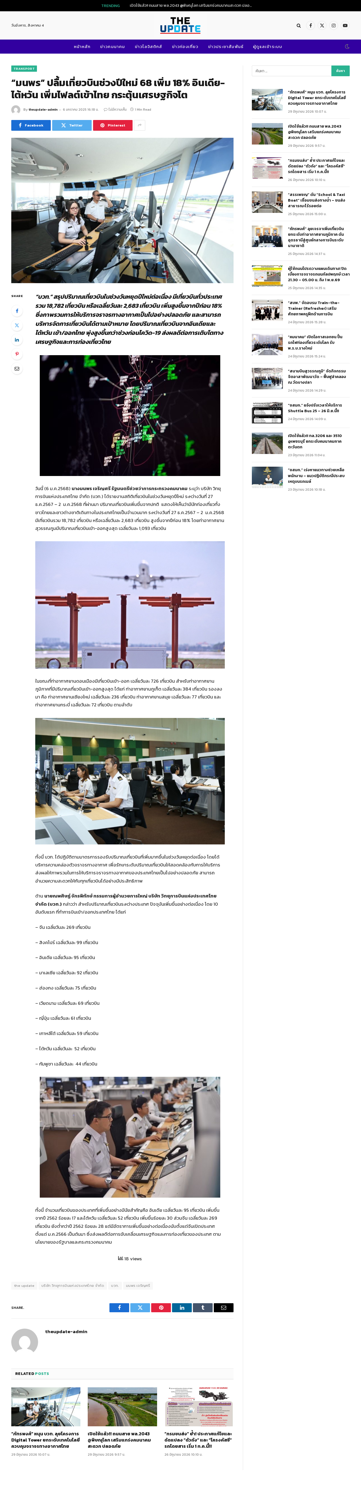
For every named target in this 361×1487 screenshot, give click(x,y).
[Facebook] (17, 310)
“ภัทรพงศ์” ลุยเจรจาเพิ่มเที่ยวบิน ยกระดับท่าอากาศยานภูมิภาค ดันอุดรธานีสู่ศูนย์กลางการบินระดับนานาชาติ (316, 237)
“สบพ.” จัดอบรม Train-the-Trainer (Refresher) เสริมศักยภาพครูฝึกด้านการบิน (314, 308)
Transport (24, 68)
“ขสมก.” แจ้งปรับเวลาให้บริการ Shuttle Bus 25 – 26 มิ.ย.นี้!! (315, 408)
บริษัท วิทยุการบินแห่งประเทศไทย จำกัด (72, 1285)
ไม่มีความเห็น (118, 109)
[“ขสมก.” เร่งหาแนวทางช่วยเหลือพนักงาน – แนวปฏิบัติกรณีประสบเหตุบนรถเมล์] (267, 477)
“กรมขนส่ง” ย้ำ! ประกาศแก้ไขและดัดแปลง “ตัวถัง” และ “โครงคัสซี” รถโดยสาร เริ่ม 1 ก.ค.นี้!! (198, 1440)
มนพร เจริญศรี (138, 1285)
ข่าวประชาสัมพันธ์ (226, 46)
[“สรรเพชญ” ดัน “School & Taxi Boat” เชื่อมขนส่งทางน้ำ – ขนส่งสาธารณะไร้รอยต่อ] (267, 202)
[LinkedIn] (17, 339)
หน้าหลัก (82, 46)
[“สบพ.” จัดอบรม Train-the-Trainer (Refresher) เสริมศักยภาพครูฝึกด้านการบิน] (267, 310)
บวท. (115, 1285)
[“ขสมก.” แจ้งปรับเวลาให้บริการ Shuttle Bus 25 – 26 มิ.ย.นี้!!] (267, 412)
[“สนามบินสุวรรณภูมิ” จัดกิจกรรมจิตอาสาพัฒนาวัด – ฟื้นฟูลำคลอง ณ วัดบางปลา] (267, 378)
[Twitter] (17, 325)
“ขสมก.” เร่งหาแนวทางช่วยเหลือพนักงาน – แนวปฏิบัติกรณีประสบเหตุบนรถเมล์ (316, 475)
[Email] (17, 368)
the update (24, 1285)
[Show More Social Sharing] (139, 125)
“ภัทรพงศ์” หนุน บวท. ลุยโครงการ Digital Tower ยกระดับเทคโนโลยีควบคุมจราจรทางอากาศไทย (45, 1440)
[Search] (299, 25)
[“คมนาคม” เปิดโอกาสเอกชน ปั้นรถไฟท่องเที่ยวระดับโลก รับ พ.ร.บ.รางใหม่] (267, 344)
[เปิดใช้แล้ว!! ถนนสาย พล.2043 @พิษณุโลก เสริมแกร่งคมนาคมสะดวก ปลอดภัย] (122, 1406)
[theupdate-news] (180, 25)
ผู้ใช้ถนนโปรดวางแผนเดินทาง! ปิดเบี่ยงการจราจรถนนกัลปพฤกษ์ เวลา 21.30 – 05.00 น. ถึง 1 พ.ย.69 (319, 274)
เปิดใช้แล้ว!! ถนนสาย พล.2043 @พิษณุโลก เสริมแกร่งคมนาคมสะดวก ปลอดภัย (193, 5)
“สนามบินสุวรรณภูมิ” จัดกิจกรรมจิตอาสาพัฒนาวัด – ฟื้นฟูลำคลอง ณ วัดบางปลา (317, 376)
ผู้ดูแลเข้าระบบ (267, 46)
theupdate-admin (43, 109)
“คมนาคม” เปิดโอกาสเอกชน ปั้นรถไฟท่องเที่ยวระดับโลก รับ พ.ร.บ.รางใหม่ (315, 342)
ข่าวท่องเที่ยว (185, 46)
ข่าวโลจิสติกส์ (148, 46)
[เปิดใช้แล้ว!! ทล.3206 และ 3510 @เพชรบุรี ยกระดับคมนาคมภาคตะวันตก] (267, 443)
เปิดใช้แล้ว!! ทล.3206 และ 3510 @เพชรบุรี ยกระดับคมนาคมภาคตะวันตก (315, 441)
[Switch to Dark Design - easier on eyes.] (347, 46)
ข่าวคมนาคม (112, 46)
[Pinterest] (17, 354)
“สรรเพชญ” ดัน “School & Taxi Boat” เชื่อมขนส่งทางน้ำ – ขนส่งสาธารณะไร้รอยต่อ (316, 200)
